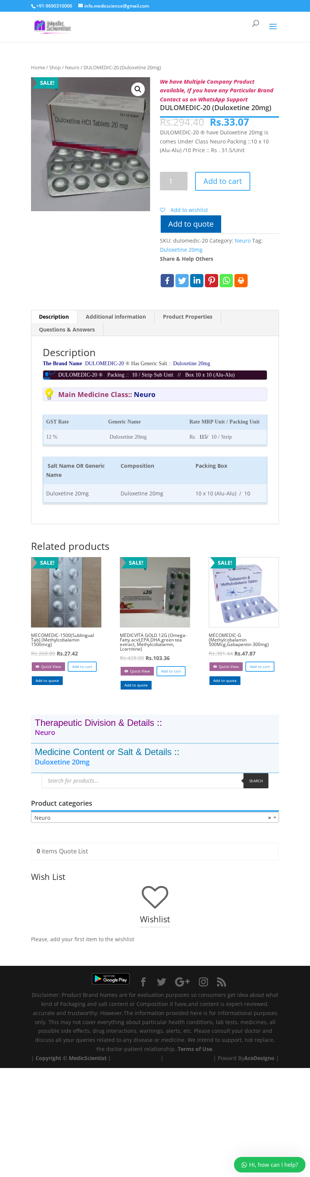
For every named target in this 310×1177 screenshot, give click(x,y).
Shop (55, 67)
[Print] (241, 280)
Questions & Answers (67, 329)
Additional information (116, 316)
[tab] (54, 316)
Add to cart (222, 181)
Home (38, 67)
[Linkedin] (196, 280)
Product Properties (187, 316)
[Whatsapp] (226, 280)
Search (256, 780)
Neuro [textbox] (152, 817)
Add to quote (191, 224)
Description (54, 316)
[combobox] (155, 817)
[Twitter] (182, 280)
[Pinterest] (211, 280)
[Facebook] (167, 280)
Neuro (72, 67)
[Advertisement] (155, 1121)
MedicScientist (88, 1058)
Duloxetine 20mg (181, 249)
